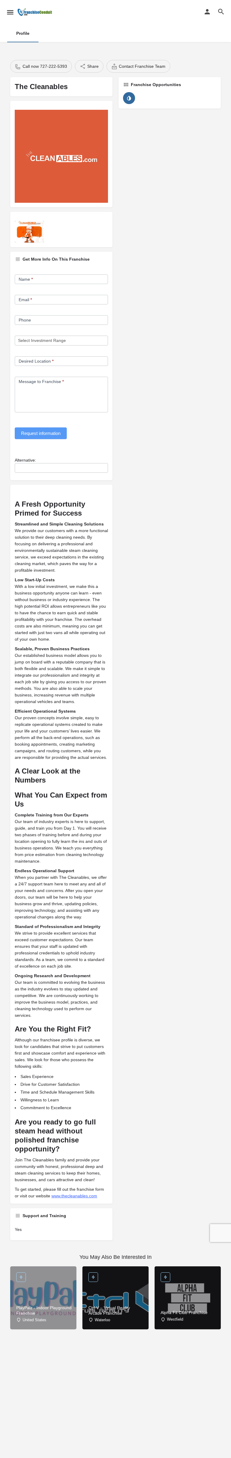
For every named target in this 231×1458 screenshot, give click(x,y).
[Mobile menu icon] (10, 12)
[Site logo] (35, 11)
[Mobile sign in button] (207, 12)
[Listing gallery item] (29, 231)
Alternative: (25, 460)
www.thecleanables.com (74, 1195)
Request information (40, 433)
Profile (22, 33)
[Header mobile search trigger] (221, 12)
